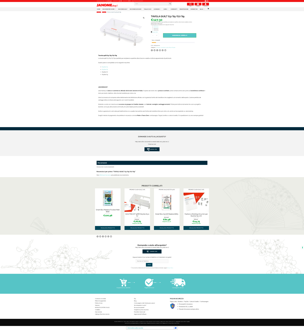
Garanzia (97, 305)
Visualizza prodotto (108, 228)
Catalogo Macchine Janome (102, 314)
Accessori (157, 9)
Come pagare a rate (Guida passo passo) (144, 303)
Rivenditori (194, 9)
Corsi (165, 9)
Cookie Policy (176, 323)
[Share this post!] (152, 51)
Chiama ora (153, 149)
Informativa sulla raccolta (135, 328)
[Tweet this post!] (154, 51)
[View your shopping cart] (208, 9)
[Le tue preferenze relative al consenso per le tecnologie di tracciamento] (302, 247)
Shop (104, 12)
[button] (143, 17)
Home (98, 9)
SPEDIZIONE (104, 1)
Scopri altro (155, 32)
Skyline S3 (156, 26)
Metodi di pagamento (100, 301)
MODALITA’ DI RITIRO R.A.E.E (102, 307)
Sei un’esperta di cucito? (140, 305)
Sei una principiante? (139, 307)
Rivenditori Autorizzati (139, 312)
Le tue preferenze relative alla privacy (159, 328)
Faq (190, 6)
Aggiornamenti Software (140, 314)
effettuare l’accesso (105, 175)
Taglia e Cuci (147, 9)
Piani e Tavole (172, 47)
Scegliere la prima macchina (141, 309)
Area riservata (98, 312)
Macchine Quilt (122, 9)
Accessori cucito (164, 47)
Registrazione (184, 9)
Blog (201, 9)
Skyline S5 (156, 27)
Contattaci (97, 309)
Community (174, 9)
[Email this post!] (165, 51)
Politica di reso (99, 303)
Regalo (198, 5)
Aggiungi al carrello (179, 35)
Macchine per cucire (108, 9)
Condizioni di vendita (100, 298)
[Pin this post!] (160, 51)
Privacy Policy (170, 267)
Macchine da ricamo (135, 9)
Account (206, 6)
